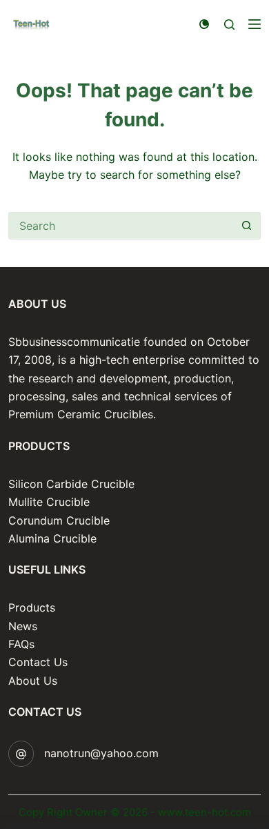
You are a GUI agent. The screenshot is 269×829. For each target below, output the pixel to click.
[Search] (229, 24)
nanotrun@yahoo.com (101, 753)
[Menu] (254, 24)
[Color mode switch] (204, 24)
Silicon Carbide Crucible (71, 484)
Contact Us (38, 662)
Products (31, 607)
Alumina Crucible (52, 538)
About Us (32, 680)
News (22, 626)
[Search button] (247, 226)
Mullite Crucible (49, 502)
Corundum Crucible (59, 520)
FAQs (21, 644)
